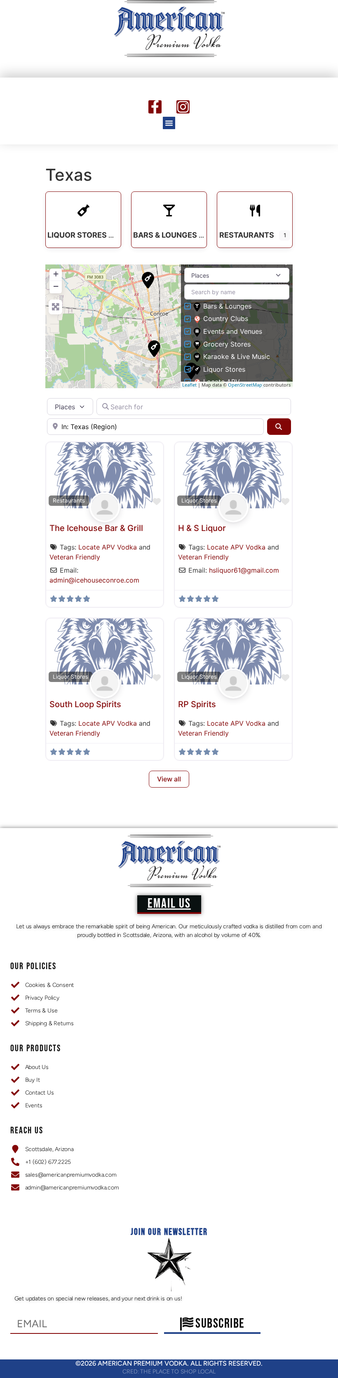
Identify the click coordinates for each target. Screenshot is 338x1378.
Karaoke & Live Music (236, 357)
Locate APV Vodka (107, 547)
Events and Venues (232, 331)
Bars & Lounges (227, 306)
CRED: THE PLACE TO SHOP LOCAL (168, 1371)
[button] (169, 123)
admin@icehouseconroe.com (94, 580)
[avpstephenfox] (104, 516)
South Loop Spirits (85, 704)
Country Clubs (225, 319)
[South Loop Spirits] (154, 348)
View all (169, 779)
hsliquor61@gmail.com (244, 570)
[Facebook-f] (155, 106)
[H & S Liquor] (148, 280)
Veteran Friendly (74, 557)
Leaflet (189, 385)
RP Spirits (197, 704)
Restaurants (69, 500)
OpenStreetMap (245, 385)
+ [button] (56, 274)
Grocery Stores (227, 344)
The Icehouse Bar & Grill (96, 528)
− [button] (56, 286)
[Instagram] (183, 106)
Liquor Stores (224, 369)
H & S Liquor (202, 528)
